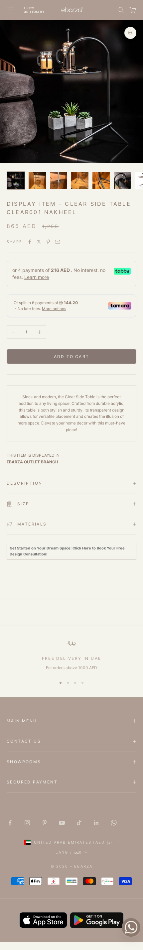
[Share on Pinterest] (48, 241)
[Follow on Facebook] (10, 822)
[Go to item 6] (122, 180)
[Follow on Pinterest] (44, 822)
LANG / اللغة (68, 852)
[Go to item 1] (16, 180)
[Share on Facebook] (29, 241)
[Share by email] (57, 241)
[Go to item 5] (101, 180)
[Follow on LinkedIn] (96, 822)
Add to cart (71, 356)
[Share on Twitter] (39, 241)
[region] (71, 655)
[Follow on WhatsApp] (113, 822)
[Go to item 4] (80, 180)
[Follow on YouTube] (62, 822)
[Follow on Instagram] (27, 822)
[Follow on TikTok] (79, 822)
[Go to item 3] (58, 180)
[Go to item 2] (37, 180)
